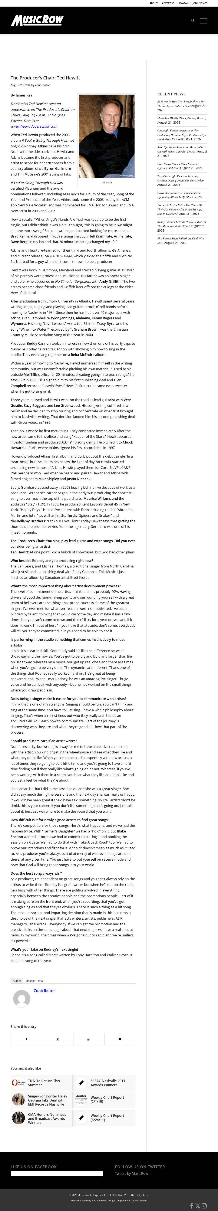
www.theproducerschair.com (34, 126)
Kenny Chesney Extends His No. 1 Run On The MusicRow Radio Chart (181, 224)
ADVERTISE (168, 3)
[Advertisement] (187, 277)
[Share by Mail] (120, 1039)
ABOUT (154, 3)
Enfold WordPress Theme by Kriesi (129, 1195)
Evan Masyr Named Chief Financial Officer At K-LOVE (178, 166)
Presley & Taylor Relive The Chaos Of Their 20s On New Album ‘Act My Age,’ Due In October (180, 209)
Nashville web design (103, 1200)
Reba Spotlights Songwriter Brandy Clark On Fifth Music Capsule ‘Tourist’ (181, 149)
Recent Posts (34, 980)
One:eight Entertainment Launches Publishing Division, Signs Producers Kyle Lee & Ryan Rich (182, 134)
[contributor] (21, 1006)
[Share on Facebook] (26, 1039)
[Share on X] (57, 1039)
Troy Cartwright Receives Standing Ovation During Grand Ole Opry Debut (180, 178)
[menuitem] (154, 3)
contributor (42, 85)
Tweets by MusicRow (131, 1173)
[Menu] (202, 20)
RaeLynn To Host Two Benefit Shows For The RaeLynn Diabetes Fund (181, 103)
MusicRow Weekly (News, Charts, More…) (181, 118)
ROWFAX (183, 3)
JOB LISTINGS (200, 3)
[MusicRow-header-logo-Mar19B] (37, 20)
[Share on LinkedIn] (88, 1039)
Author (17, 980)
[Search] (193, 20)
